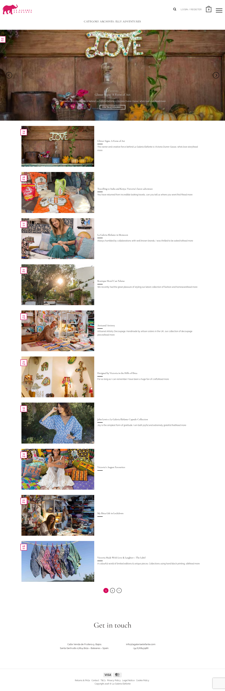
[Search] (174, 9)
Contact (95, 680)
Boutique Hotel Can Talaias (111, 280)
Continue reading (112, 107)
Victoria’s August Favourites (111, 467)
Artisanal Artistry (106, 325)
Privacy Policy (114, 680)
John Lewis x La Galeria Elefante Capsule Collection (122, 419)
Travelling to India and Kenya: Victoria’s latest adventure (125, 188)
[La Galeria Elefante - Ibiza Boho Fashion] (29, 7)
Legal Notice (128, 680)
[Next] (216, 75)
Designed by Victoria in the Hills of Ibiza (117, 373)
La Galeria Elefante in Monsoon (112, 234)
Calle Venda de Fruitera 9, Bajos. (84, 644)
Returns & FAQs (82, 680)
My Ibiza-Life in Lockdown (110, 513)
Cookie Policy (142, 680)
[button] (191, 9)
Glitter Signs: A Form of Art (112, 95)
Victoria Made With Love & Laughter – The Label (121, 557)
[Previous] (9, 75)
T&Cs (103, 680)
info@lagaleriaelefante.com (140, 644)
